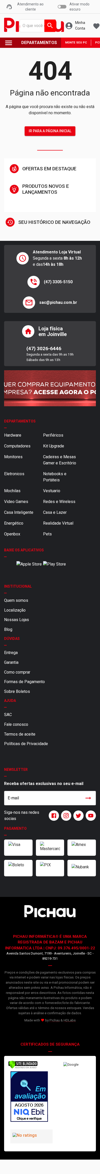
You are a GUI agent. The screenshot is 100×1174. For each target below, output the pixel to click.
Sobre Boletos (17, 691)
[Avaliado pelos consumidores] (29, 1097)
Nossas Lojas (16, 619)
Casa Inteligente (18, 512)
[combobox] (36, 26)
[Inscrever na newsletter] (88, 798)
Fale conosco (16, 724)
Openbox (12, 534)
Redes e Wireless (59, 501)
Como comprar (17, 672)
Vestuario (51, 490)
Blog (8, 629)
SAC (8, 714)
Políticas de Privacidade (26, 743)
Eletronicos (14, 473)
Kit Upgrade (53, 446)
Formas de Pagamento (24, 681)
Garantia (11, 662)
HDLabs (70, 1020)
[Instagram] (65, 815)
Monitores (13, 456)
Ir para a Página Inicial (50, 131)
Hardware (12, 435)
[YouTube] (90, 815)
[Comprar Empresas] (50, 388)
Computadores (17, 446)
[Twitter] (77, 815)
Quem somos (16, 600)
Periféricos (53, 435)
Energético (13, 523)
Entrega (11, 652)
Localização (15, 610)
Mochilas (12, 490)
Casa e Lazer (55, 512)
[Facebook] (53, 815)
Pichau (54, 1020)
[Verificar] (23, 1068)
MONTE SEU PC (76, 42)
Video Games (16, 501)
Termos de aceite (19, 734)
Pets (47, 534)
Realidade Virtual (58, 523)
